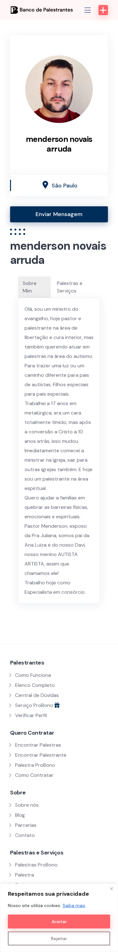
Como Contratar (34, 775)
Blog (20, 815)
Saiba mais (74, 905)
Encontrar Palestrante (40, 755)
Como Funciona (33, 675)
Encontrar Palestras (38, 745)
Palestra (24, 874)
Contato (25, 835)
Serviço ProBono (34, 705)
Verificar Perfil (31, 715)
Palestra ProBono (35, 765)
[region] (59, 917)
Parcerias (26, 825)
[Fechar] (111, 889)
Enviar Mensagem (59, 214)
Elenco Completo (35, 685)
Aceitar (59, 921)
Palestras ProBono (36, 864)
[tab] (34, 287)
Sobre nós (27, 805)
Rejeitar (59, 938)
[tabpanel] (59, 451)
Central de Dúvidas (37, 695)
